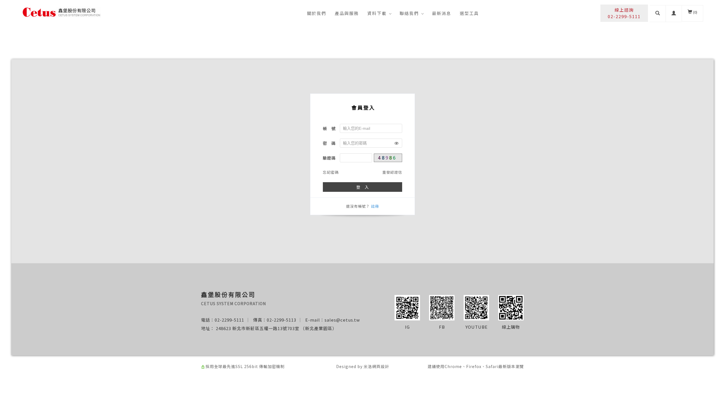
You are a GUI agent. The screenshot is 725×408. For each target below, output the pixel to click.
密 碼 (329, 143)
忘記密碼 (331, 172)
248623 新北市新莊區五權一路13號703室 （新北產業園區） (276, 328)
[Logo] (61, 11)
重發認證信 (392, 172)
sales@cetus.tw (342, 320)
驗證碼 (329, 158)
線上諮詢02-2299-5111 (624, 13)
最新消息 (441, 13)
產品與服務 (347, 13)
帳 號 (329, 128)
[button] (658, 13)
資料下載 (377, 13)
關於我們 (316, 13)
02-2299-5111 (229, 320)
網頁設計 (380, 366)
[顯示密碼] (396, 143)
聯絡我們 (409, 13)
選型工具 (469, 13)
